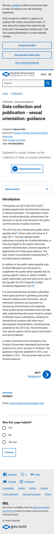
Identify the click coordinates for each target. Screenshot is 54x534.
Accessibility (8, 488)
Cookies (44, 488)
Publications (16, 93)
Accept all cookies (27, 45)
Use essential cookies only (27, 55)
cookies (15, 5)
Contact (32, 488)
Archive (21, 488)
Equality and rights (17, 140)
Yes (10, 427)
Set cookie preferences (27, 62)
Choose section (12, 189)
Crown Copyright (10, 494)
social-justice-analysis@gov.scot (27, 403)
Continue (9, 452)
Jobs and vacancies (31, 494)
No (9, 435)
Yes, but (12, 442)
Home (5, 93)
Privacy (48, 494)
